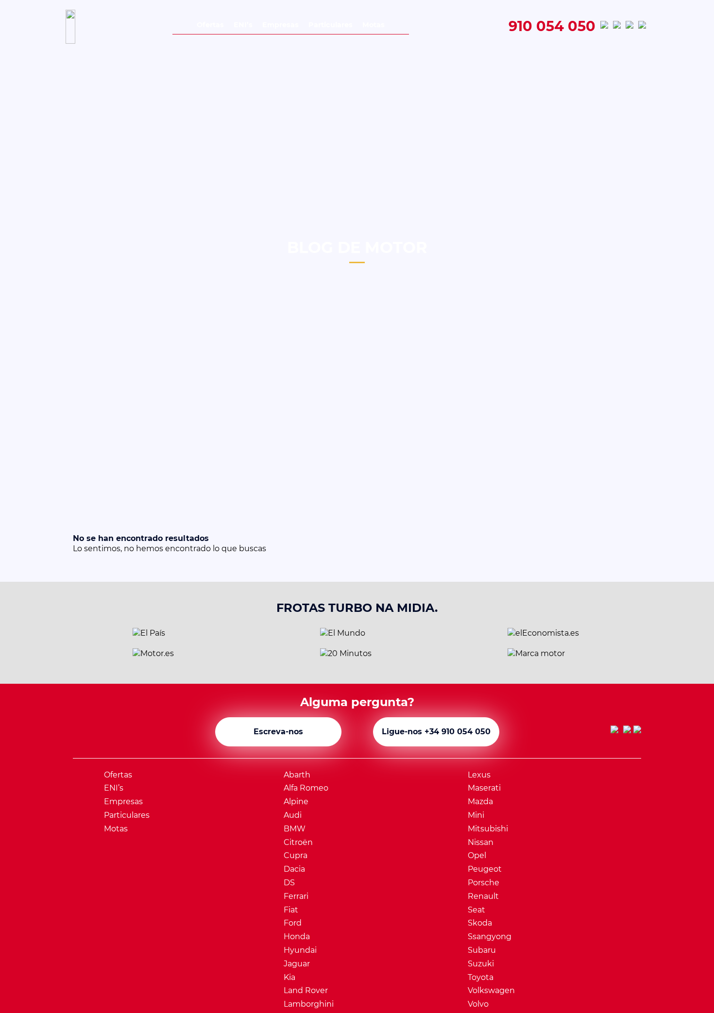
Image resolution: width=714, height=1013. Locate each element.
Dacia (294, 869)
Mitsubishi (488, 828)
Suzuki (481, 963)
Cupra (295, 855)
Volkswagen (491, 990)
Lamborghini (309, 1004)
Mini (476, 815)
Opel (477, 855)
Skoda (480, 923)
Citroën (298, 842)
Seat (476, 909)
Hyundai (300, 950)
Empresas (280, 24)
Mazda (480, 801)
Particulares (330, 24)
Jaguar (297, 963)
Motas (373, 24)
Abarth (297, 774)
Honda (297, 936)
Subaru (482, 950)
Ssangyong (489, 936)
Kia (289, 977)
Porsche (483, 882)
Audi (293, 815)
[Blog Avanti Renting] (642, 27)
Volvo (478, 1004)
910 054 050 (552, 27)
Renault (483, 896)
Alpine (296, 801)
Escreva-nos (278, 731)
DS (289, 882)
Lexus (479, 774)
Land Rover (306, 990)
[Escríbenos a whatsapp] (604, 27)
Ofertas (210, 24)
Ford (293, 923)
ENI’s (243, 24)
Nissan (480, 842)
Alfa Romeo (306, 788)
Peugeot (485, 869)
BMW (295, 828)
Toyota (480, 977)
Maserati (484, 788)
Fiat (291, 909)
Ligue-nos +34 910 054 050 (436, 731)
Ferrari (296, 896)
